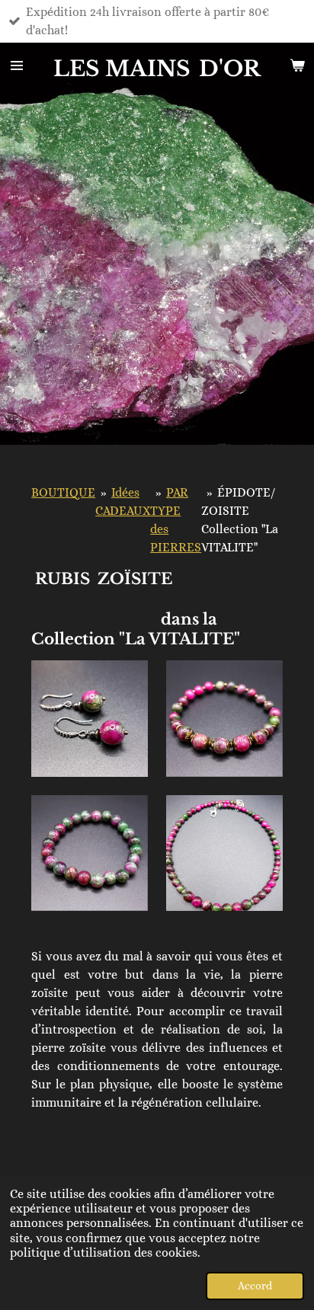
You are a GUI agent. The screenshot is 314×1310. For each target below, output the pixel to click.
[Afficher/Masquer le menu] (17, 65)
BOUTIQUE (63, 492)
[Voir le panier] (297, 65)
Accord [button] (255, 1286)
